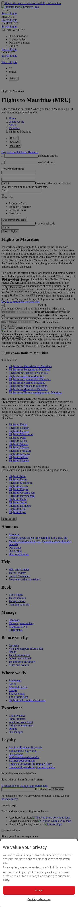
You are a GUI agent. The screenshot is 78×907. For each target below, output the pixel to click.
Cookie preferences (38, 899)
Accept (39, 890)
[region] (39, 873)
